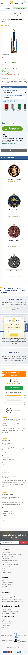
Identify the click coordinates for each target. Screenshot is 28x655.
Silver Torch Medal (14, 270)
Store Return (5, 586)
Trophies (7, 13)
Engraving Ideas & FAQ (7, 597)
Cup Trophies (5, 620)
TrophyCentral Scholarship (8, 596)
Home (2, 13)
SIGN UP (24, 542)
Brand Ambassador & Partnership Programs (12, 599)
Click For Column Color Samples (9, 101)
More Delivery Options (8, 143)
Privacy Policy (5, 588)
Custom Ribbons (6, 625)
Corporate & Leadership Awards (10, 611)
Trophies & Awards (6, 609)
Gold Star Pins (5, 627)
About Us (4, 580)
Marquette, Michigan (7, 566)
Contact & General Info (7, 582)
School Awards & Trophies (8, 613)
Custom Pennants (6, 623)
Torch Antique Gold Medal (14, 179)
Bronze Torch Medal (14, 240)
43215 (9, 141)
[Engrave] (12, 128)
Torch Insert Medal (14, 210)
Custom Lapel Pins (6, 621)
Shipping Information (7, 584)
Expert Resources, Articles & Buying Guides (12, 601)
